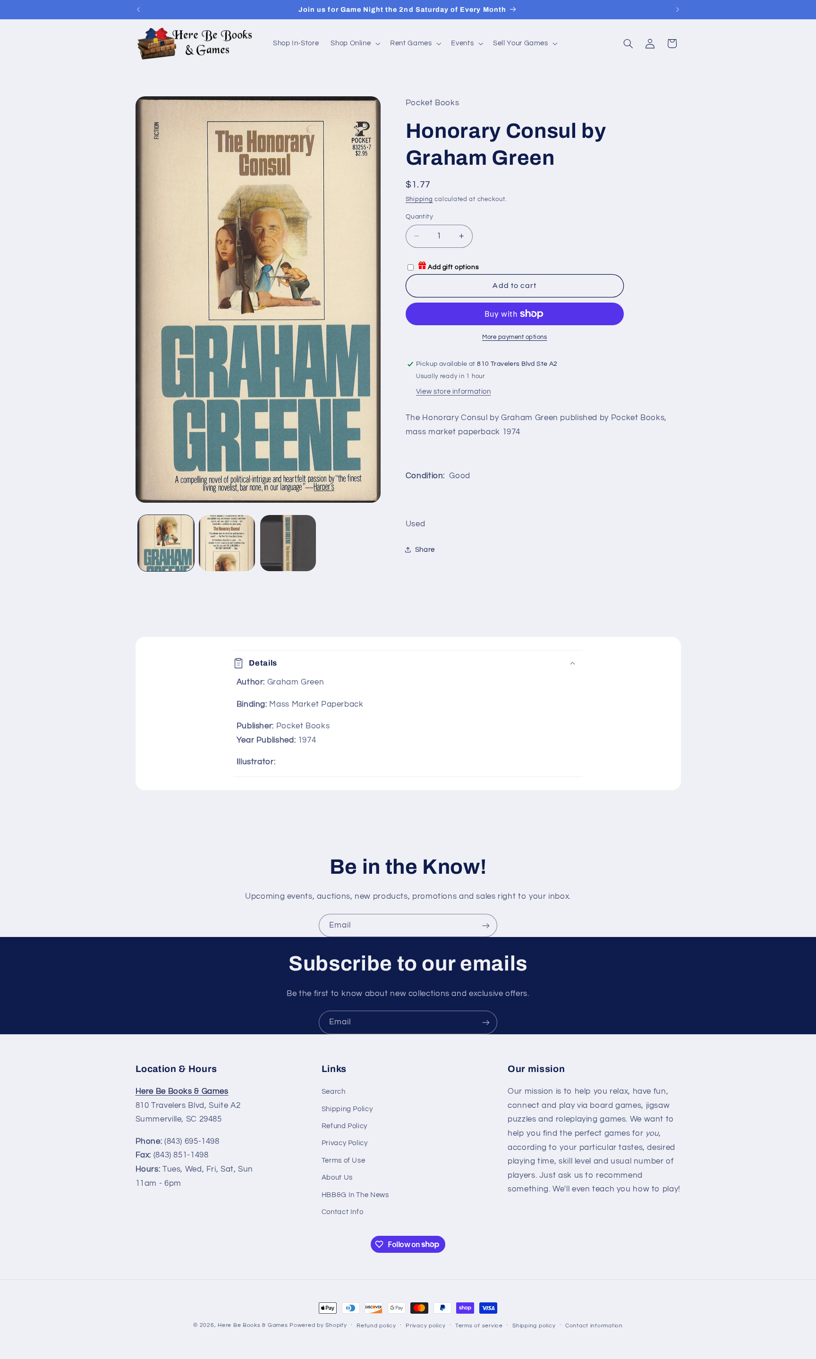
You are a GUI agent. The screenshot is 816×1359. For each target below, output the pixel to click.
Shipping (419, 199)
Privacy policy (425, 1325)
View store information (453, 391)
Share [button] (425, 549)
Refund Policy (344, 1126)
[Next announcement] (677, 9)
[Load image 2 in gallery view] (227, 543)
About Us (337, 1177)
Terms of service (479, 1325)
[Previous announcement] (138, 9)
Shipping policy (533, 1325)
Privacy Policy (345, 1143)
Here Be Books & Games (253, 1325)
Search (334, 1091)
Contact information (594, 1325)
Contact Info (343, 1212)
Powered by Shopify (318, 1325)
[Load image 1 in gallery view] (166, 543)
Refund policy (376, 1325)
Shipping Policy (347, 1109)
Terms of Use (344, 1160)
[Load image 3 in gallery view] (288, 543)
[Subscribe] (486, 925)
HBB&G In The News (355, 1195)
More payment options (514, 337)
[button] (354, 43)
